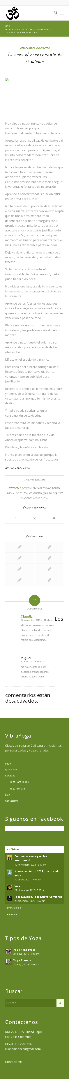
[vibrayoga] (28, 13)
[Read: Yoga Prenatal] (8, 961)
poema (10, 493)
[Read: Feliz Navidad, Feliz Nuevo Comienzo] (9, 898)
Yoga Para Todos (19, 781)
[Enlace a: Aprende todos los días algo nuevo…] (19, 558)
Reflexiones (27, 48)
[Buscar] (53, 13)
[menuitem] (53, 13)
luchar (46, 488)
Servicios (10, 775)
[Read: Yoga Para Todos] (8, 951)
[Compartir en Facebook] (15, 518)
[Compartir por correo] (54, 518)
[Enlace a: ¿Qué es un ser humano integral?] (49, 558)
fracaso (37, 488)
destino (26, 488)
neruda (56, 488)
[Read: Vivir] (9, 887)
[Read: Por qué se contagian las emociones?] (9, 857)
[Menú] (62, 13)
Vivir (17, 886)
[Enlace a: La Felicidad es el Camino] (19, 580)
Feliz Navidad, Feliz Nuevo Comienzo (38, 896)
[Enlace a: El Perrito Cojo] (19, 569)
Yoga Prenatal (17, 788)
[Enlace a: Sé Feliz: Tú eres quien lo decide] (49, 547)
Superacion (42, 48)
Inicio (8, 763)
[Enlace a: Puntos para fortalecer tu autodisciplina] (19, 547)
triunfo (37, 498)
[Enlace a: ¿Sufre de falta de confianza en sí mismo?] (49, 580)
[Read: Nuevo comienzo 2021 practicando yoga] (9, 872)
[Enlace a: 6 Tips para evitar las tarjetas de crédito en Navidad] (49, 569)
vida (45, 498)
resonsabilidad (38, 493)
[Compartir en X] (34, 518)
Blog (7, 26)
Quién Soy (11, 769)
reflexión (21, 493)
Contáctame (12, 800)
